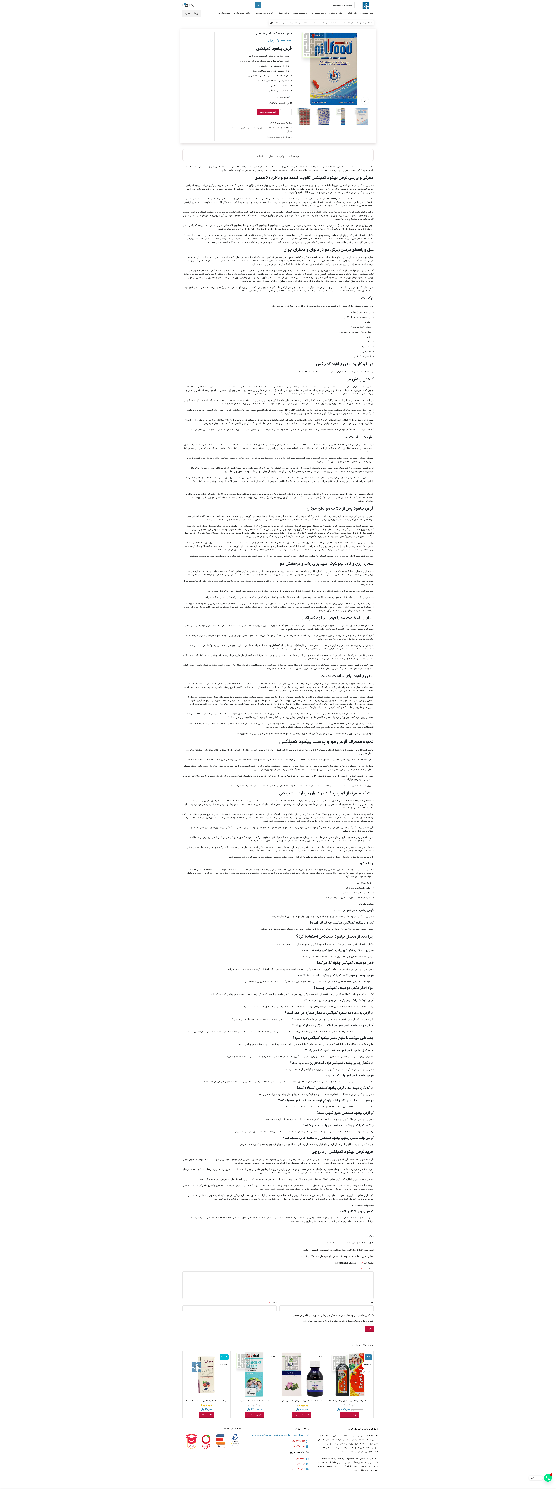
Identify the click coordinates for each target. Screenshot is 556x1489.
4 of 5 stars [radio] (350, 1263)
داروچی (220, 1082)
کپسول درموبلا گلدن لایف (343, 1221)
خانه (369, 23)
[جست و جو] (258, 5)
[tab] (294, 155)
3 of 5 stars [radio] (353, 1263)
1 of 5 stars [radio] (357, 1263)
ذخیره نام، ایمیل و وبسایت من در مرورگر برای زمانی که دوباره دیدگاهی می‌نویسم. (331, 1315)
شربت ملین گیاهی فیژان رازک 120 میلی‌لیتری (206, 1401)
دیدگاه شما (367, 1269)
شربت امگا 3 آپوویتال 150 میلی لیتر (254, 1401)
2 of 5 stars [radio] (355, 1263)
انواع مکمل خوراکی (355, 23)
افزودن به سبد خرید (268, 112)
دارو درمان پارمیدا (275, 137)
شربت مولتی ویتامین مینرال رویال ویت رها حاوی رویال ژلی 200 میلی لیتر (349, 1402)
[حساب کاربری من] (192, 5)
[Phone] (548, 1478)
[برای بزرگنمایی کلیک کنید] (365, 100)
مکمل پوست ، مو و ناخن (313, 23)
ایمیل (273, 1303)
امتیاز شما (368, 1263)
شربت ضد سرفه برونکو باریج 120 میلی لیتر (302, 1401)
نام (371, 1303)
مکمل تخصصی (335, 23)
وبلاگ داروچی (191, 13)
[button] (349, 1415)
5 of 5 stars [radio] (348, 1263)
